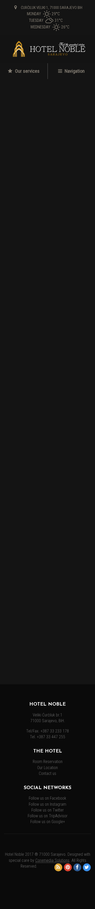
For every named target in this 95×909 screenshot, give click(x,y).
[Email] (72, 414)
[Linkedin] (42, 414)
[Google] (57, 414)
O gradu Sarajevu (23, 577)
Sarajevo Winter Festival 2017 (35, 589)
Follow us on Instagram (47, 804)
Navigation (74, 71)
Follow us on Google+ (47, 821)
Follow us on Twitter (47, 810)
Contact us (47, 773)
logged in (35, 447)
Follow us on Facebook (47, 798)
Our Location (47, 767)
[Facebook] (11, 414)
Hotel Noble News (24, 635)
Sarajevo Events (22, 647)
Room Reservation (48, 761)
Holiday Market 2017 (27, 566)
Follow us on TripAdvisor (48, 816)
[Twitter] (27, 414)
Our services (27, 71)
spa (15, 366)
